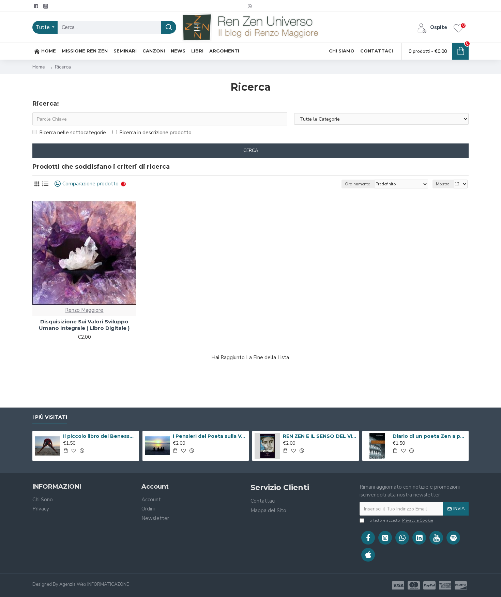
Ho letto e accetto (399, 520)
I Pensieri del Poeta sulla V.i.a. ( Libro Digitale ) (209, 436)
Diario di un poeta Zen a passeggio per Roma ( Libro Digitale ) (429, 436)
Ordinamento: (358, 184)
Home (38, 67)
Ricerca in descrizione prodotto (155, 132)
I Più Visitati (49, 417)
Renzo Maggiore (84, 310)
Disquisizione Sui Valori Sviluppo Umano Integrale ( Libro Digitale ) (84, 325)
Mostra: (443, 184)
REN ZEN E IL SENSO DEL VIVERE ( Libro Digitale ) (319, 436)
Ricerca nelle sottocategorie (72, 132)
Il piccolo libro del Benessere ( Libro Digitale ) (100, 436)
